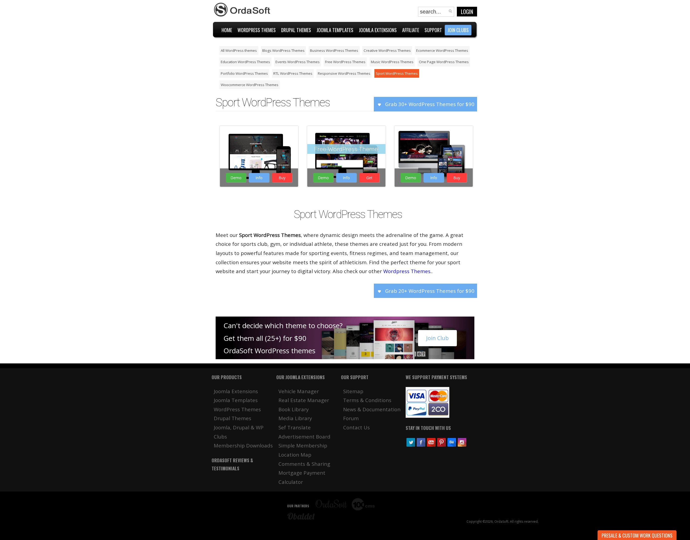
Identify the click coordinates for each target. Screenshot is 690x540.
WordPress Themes (258, 155)
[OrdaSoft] (243, 9)
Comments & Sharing (304, 463)
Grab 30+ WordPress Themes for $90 (429, 104)
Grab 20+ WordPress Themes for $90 (429, 290)
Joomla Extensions (236, 391)
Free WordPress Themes (345, 61)
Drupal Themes (232, 418)
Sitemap (353, 391)
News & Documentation (372, 409)
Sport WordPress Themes (397, 73)
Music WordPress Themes (392, 61)
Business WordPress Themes (334, 50)
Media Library (295, 418)
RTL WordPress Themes (292, 73)
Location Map (294, 454)
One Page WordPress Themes (444, 61)
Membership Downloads (243, 445)
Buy (282, 177)
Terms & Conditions (367, 400)
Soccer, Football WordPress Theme (433, 135)
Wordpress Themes (406, 271)
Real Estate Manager (303, 400)
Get (369, 177)
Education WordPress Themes (245, 61)
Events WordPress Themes (297, 61)
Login (467, 12)
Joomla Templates (236, 400)
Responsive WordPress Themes (344, 73)
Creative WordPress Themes (387, 50)
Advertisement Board (304, 436)
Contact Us (356, 427)
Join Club (437, 338)
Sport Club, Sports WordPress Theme (258, 135)
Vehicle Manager (298, 391)
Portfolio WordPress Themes (244, 73)
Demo (236, 177)
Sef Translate (294, 427)
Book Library (293, 409)
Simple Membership (302, 445)
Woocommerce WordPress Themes (249, 84)
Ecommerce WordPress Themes (442, 50)
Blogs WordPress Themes (283, 50)
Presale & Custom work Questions (637, 535)
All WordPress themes (239, 50)
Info (259, 177)
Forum (351, 418)
